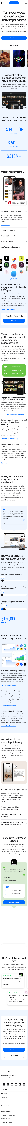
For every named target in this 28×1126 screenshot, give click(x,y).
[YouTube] (16, 1084)
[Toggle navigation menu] (26, 3)
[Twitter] (4, 1084)
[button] (20, 945)
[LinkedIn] (24, 1084)
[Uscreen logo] (5, 1071)
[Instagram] (12, 1084)
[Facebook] (8, 1084)
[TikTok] (20, 1084)
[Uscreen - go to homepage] (2, 3)
